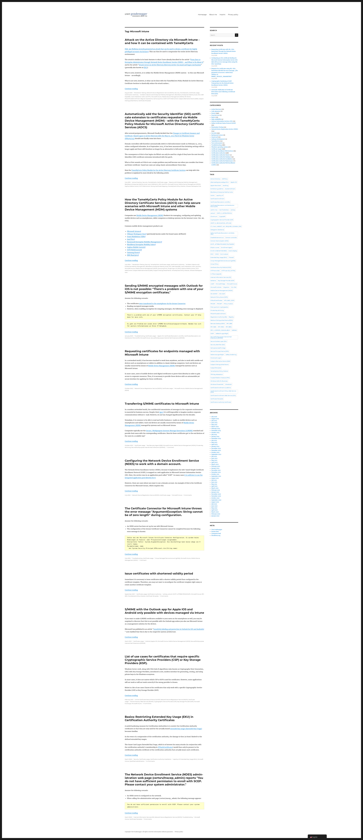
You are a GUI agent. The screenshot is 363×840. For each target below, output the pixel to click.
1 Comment (170, 447)
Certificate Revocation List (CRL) (174, 336)
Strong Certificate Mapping (159, 186)
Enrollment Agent (226, 247)
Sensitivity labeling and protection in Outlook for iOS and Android (178, 629)
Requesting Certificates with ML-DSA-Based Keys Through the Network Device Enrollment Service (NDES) (223, 51)
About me (213, 15)
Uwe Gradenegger (216, 529)
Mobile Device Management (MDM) (173, 96)
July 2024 (214, 434)
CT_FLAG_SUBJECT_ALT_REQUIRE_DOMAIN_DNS (226, 226)
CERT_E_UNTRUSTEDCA (224, 213)
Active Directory (137, 182)
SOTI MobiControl (172, 98)
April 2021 (214, 486)
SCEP (165, 98)
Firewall (231, 257)
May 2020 (214, 508)
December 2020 (216, 494)
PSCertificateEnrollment (132, 98)
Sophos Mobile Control (132, 186)
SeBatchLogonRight (222, 333)
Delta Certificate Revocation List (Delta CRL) (222, 233)
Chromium (214, 216)
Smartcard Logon (216, 358)
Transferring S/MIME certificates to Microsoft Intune (162, 403)
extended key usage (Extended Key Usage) (186, 729)
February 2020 (215, 514)
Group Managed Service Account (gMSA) (167, 558)
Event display (233, 251)
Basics (213, 117)
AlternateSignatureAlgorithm (220, 182)
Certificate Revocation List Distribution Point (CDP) (222, 206)
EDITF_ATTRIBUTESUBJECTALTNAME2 (222, 244)
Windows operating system (219, 147)
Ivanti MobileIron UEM (138, 96)
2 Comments (188, 495)
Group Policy (214, 264)
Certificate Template (144, 100)
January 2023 (215, 446)
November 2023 (216, 438)
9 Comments (147, 703)
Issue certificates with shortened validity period (159, 573)
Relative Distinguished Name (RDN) (222, 320)
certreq (165, 594)
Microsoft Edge (220, 284)
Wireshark (228, 384)
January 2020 (215, 516)
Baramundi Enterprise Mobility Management (160, 94)
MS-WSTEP (214, 294)
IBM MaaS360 (132, 255)
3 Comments (148, 819)
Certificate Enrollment (217, 198)
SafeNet (234, 330)
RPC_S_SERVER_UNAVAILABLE (220, 330)
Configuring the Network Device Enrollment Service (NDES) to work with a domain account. (162, 462)
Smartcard (214, 137)
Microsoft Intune (156, 96)
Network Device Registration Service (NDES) (160, 92)
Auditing (225, 185)
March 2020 (215, 512)
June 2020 (214, 506)
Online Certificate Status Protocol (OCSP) (147, 699)
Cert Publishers (224, 210)
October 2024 (215, 432)
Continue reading (131, 89)
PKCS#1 (213, 303)
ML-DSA (233, 287)
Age (160, 412)
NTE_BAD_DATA (229, 300)
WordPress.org (215, 535)
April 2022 (214, 462)
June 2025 (214, 422)
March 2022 (215, 464)
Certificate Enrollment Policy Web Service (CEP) (223, 391)
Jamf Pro (148, 96)
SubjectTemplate (216, 368)
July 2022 (214, 456)
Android (147, 641)
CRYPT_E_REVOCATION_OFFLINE (221, 223)
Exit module (224, 254)
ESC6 (217, 254)
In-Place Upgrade (216, 274)
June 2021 (214, 482)
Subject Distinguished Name (162, 270)
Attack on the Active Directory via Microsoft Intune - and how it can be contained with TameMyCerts (162, 41)
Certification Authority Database (221, 157)
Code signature (215, 111)
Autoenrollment (230, 189)
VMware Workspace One (193, 186)
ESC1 (145, 67)
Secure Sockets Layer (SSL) (219, 341)
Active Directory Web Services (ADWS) (141, 701)
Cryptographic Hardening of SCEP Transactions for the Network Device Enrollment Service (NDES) (222, 83)
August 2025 (215, 418)
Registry (231, 317)
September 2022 (216, 454)
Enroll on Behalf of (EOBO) (219, 251)
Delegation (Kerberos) (217, 229)
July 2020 (214, 504)
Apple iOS (161, 336)
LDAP (212, 284)
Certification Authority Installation (160, 759)
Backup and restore (217, 135)
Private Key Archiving (217, 310)
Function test (215, 115)
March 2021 (214, 488)
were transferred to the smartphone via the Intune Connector (162, 303)
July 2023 (214, 440)
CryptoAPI (222, 216)
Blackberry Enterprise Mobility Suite (186, 94)
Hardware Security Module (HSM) (221, 267)
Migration (226, 287)
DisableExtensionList (217, 237)
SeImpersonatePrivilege (218, 348)
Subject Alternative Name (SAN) (188, 98)
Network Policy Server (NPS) (219, 297)
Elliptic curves (215, 247)
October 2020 (215, 498)
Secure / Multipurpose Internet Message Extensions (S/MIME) (169, 431)
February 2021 (215, 490)
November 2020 (216, 496)
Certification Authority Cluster (220, 155)
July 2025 (214, 420)
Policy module (228, 303)
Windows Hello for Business (219, 381)
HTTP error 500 (215, 270)
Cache (212, 195)
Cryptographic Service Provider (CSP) (165, 701)
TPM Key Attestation (217, 374)
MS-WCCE (187, 96)
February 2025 (215, 428)
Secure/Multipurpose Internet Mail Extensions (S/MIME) (168, 338)
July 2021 (214, 480)
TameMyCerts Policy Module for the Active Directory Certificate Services (158, 170)
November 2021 (216, 472)
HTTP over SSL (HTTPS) (228, 270)
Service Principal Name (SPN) (220, 351)
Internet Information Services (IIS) (144, 817)
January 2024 (215, 436)
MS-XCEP (222, 294)
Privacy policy (233, 15)
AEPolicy (225, 179)
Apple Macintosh (216, 185)
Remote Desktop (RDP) (218, 323)
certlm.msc (214, 210)
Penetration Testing (140, 92)
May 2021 (214, 484)
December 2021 (216, 470)
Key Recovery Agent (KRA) (155, 445)
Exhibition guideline (217, 189)
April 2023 (214, 444)
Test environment (216, 143)
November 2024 (216, 430)
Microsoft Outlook (216, 287)
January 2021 (215, 492)
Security (176, 92)
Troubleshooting (140, 336)
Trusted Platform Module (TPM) (220, 377)
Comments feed (216, 533)
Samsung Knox (158, 98)
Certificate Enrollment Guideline (221, 387)
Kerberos (213, 280)
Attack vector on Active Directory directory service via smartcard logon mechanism (170, 65)
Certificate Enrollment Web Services (222, 151)
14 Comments (150, 761)
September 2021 (216, 476)
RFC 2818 (229, 323)
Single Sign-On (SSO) (174, 268)
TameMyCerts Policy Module (176, 186)
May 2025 (214, 424)
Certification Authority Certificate (221, 402)
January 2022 (215, 468)
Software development (218, 139)
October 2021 (215, 474)
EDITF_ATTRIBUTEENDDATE (181, 594)
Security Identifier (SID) (218, 344)
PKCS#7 (219, 303)
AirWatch (143, 94)
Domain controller (231, 237)
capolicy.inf (176, 759)
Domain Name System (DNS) (219, 241)
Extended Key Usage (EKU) (189, 759)
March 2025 (215, 426)
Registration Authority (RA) (219, 317)
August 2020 (215, 502)
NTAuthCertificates (165, 747)
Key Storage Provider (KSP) (185, 701)
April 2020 (214, 510)
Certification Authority (131, 94)
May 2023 (214, 442)
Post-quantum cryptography (219, 307)
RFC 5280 (213, 327)
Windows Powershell (217, 384)
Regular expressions (146, 98)
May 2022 (214, 460)
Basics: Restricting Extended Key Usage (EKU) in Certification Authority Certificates (159, 718)
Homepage (202, 15)
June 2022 (214, 458)
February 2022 (215, 466)
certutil (170, 594)
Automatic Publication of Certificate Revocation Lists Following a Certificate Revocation (223, 92)
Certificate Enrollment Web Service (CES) (223, 395)
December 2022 (216, 448)
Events (213, 113)
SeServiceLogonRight (217, 354)
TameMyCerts (184, 92)
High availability (216, 119)
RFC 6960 (221, 327)
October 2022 (215, 452)
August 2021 (215, 478)
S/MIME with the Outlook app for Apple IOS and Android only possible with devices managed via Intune (164, 611)
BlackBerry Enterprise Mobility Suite (140, 244)
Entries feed (215, 531)
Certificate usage (194, 92)
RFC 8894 (229, 327)
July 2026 (214, 416)
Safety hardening (231, 354)
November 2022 (216, 450)
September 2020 (216, 500)
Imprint (222, 15)
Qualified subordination (137, 761)
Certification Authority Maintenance (222, 161)
